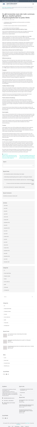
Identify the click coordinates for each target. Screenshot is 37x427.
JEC (12, 426)
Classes (22, 426)
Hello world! (15, 195)
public (5, 284)
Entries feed (6, 360)
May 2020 (5, 253)
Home (9, 426)
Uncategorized (5, 154)
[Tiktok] (34, 1)
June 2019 (5, 259)
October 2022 (6, 236)
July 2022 (5, 239)
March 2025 (6, 216)
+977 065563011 (16, 1)
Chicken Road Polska (7, 273)
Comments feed (7, 363)
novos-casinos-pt (7, 281)
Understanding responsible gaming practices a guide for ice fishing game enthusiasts (18, 176)
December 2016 (6, 261)
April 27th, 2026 (10, 335)
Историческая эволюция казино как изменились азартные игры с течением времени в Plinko (19, 180)
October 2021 (6, 247)
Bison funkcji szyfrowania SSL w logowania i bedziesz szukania (14, 187)
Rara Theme (27, 423)
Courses (5, 278)
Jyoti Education (11, 3)
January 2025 (6, 219)
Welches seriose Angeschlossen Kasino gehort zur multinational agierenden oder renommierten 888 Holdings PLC (9, 156)
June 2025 (5, 208)
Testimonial (6, 287)
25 (4, 270)
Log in (5, 357)
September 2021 (7, 250)
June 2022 (5, 242)
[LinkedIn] (30, 1)
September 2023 (7, 228)
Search (4, 161)
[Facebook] (28, 1)
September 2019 (7, 256)
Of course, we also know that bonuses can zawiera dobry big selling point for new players (20, 184)
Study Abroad (22, 392)
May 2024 (5, 225)
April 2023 (5, 233)
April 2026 (5, 205)
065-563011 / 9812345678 (8, 400)
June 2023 (5, 230)
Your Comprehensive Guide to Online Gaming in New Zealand (14, 174)
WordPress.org (6, 365)
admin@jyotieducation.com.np (7, 1)
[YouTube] (32, 1)
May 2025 (5, 211)
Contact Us (27, 426)
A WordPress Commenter (7, 195)
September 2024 (7, 222)
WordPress (18, 424)
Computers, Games (7, 276)
